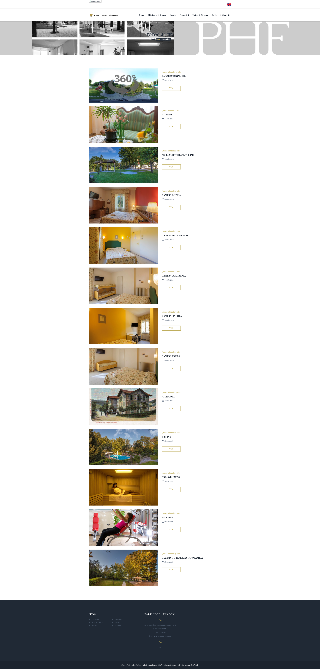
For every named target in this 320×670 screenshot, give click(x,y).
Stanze (163, 15)
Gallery (215, 15)
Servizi (173, 15)
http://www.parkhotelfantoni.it (160, 636)
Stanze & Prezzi (97, 622)
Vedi (171, 88)
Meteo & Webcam (200, 15)
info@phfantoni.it (160, 632)
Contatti (226, 15)
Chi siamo (152, 15)
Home (141, 15)
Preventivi (184, 15)
